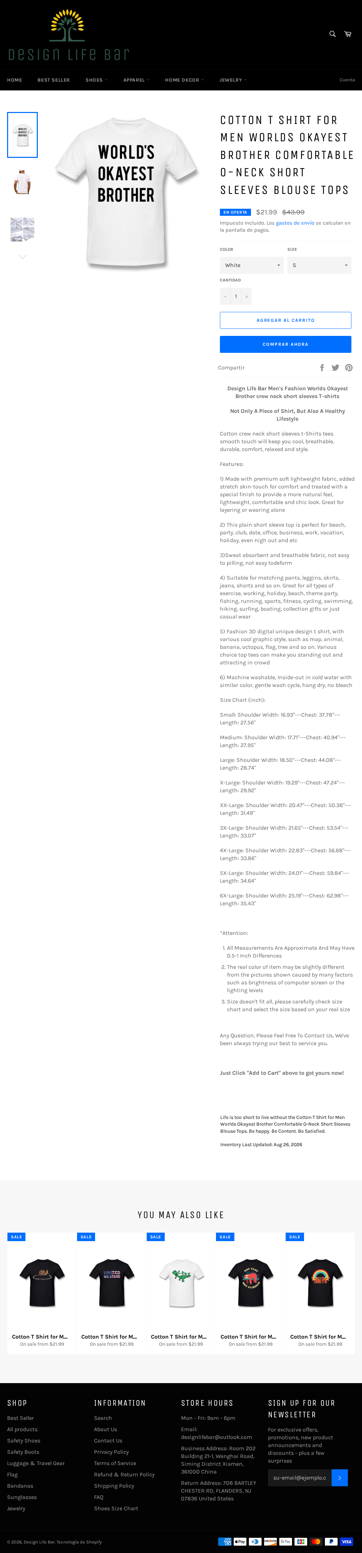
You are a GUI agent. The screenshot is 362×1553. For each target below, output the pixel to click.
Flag (12, 1474)
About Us (105, 1429)
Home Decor (183, 80)
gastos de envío (295, 223)
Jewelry (232, 80)
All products (22, 1429)
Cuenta (347, 79)
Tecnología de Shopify (79, 1542)
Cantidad (230, 280)
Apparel (135, 80)
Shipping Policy (114, 1485)
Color (226, 249)
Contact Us (108, 1440)
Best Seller (53, 80)
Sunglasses (22, 1497)
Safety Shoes (23, 1440)
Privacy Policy (111, 1451)
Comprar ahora (286, 344)
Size (292, 249)
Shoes (95, 80)
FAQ (98, 1497)
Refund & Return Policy (124, 1474)
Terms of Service (115, 1463)
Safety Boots (23, 1451)
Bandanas (20, 1485)
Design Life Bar (39, 1542)
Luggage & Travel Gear (36, 1463)
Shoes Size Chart (116, 1508)
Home (14, 80)
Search (103, 1418)
